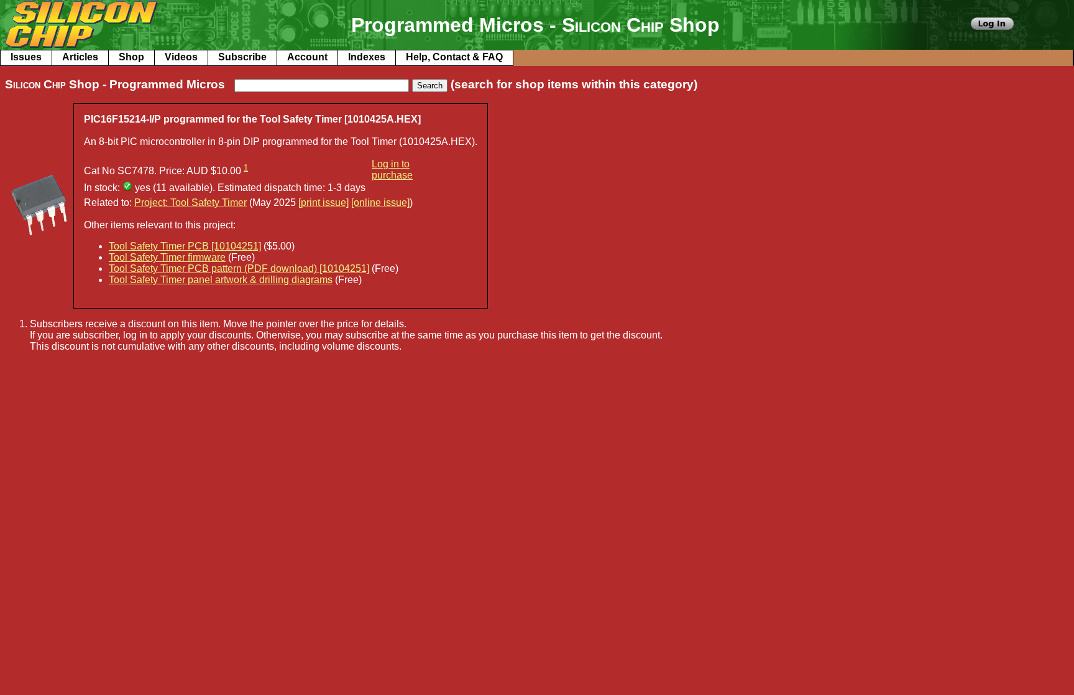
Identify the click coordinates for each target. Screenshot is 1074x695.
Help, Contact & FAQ (454, 57)
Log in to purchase (392, 169)
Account (307, 57)
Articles (80, 57)
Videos (181, 57)
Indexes (366, 57)
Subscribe (242, 57)
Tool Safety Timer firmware (167, 257)
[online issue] (380, 202)
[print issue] (323, 202)
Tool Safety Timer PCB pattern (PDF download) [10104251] (239, 268)
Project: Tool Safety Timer (190, 202)
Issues (26, 57)
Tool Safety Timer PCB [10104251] (185, 246)
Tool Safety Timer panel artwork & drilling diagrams (221, 279)
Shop (131, 57)
